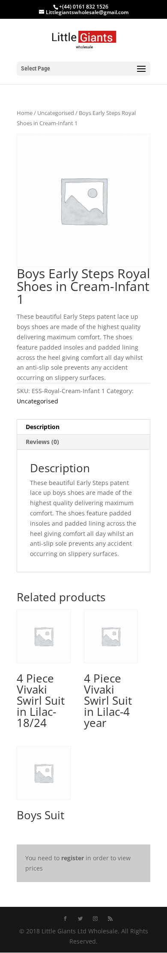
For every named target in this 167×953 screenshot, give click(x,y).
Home (25, 113)
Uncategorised (55, 113)
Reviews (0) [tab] (42, 442)
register (72, 858)
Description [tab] (43, 427)
